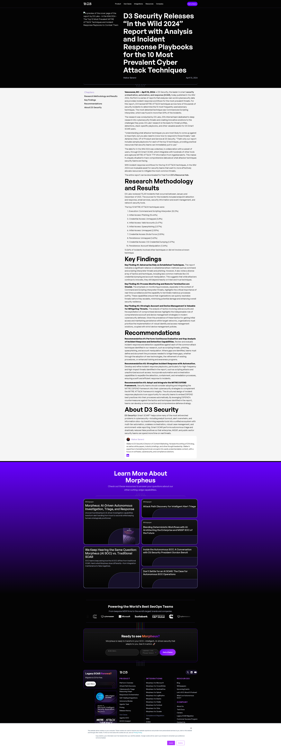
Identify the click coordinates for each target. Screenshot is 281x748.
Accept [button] (171, 743)
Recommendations (93, 103)
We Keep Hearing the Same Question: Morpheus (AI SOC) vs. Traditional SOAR (111, 553)
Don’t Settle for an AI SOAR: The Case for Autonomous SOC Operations (165, 573)
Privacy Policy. (138, 732)
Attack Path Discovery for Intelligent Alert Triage (169, 506)
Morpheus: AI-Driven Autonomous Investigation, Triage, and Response (109, 507)
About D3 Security (93, 107)
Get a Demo (192, 4)
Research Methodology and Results (100, 96)
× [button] (191, 727)
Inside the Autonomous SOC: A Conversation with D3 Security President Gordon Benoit (167, 551)
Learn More (91, 684)
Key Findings (90, 100)
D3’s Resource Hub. (180, 175)
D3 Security (130, 415)
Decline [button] (180, 743)
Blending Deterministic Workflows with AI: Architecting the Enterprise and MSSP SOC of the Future (168, 530)
